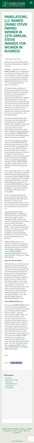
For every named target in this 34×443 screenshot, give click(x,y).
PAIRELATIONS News (11, 384)
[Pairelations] (13, 4)
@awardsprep (9, 257)
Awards (13, 362)
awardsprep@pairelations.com (15, 253)
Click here (8, 165)
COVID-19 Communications (10, 429)
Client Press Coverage (11, 380)
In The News (8, 382)
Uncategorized (9, 387)
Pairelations (18, 362)
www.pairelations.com (18, 345)
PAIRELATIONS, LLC (11, 71)
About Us (27, 431)
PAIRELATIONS (15, 251)
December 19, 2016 (11, 59)
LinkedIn (15, 349)
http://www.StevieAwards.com (14, 298)
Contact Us (17, 432)
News (20, 431)
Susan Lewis (12, 161)
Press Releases (9, 386)
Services (23, 429)
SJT (19, 59)
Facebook (24, 347)
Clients (15, 431)
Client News (8, 378)
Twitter (7, 349)
